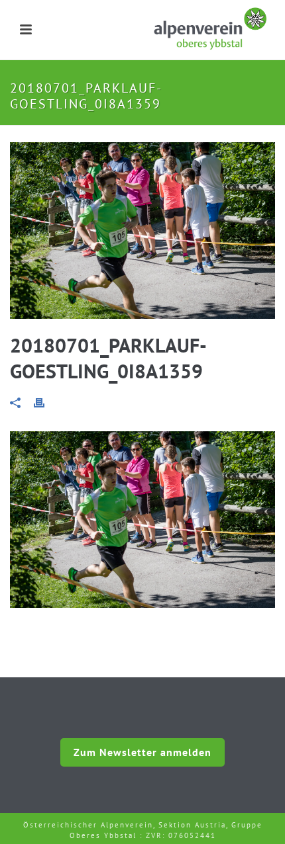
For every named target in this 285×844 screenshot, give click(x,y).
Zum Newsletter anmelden (142, 752)
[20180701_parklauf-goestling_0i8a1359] (142, 230)
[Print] (46, 402)
